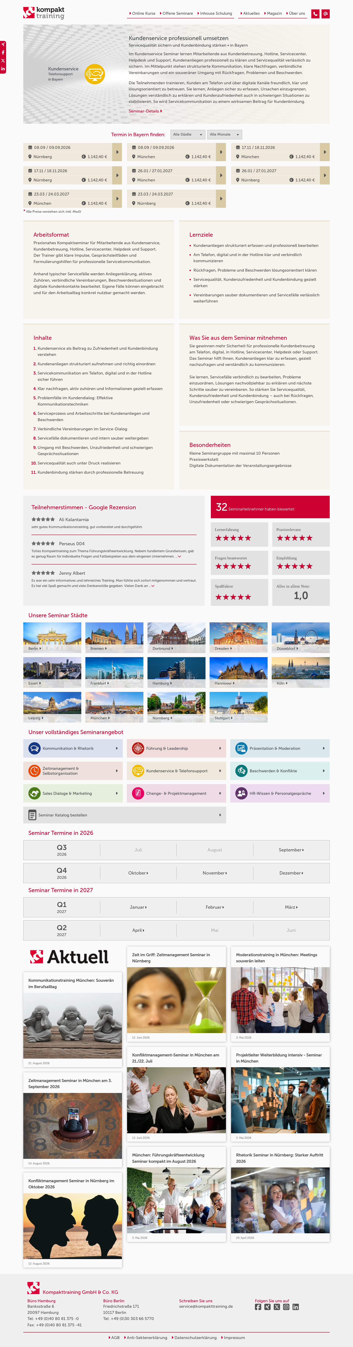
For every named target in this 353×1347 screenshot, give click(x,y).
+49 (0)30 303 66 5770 (132, 1318)
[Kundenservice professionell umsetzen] (315, 13)
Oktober (137, 873)
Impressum (234, 1337)
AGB (115, 1337)
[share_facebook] (3, 53)
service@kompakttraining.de (206, 1306)
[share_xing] (3, 45)
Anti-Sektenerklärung (146, 1337)
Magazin (274, 13)
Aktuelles (251, 13)
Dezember (290, 873)
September (290, 850)
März (290, 907)
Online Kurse (143, 13)
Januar (137, 907)
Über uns (297, 13)
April (137, 930)
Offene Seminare (178, 13)
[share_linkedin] (3, 69)
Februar (213, 907)
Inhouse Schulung (216, 13)
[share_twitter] (3, 61)
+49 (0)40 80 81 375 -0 (57, 1318)
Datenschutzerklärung (195, 1337)
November (214, 873)
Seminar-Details (144, 111)
